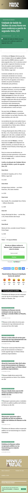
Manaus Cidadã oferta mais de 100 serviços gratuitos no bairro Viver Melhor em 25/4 (12, 393)
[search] (25, 5)
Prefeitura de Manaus (8, 307)
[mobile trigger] (3, 4)
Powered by (10, 261)
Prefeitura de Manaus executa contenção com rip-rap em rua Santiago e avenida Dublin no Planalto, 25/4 (14, 312)
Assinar (14, 257)
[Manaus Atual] (14, 4)
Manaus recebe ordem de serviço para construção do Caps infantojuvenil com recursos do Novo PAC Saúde (14, 339)
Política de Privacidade (7, 489)
